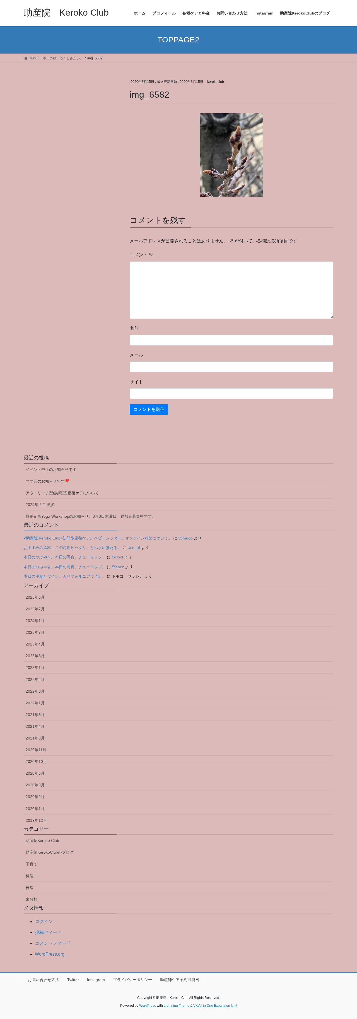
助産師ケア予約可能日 (179, 979)
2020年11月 (36, 750)
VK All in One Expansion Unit (215, 1006)
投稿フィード (48, 932)
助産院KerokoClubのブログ (50, 852)
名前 (134, 328)
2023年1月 (35, 667)
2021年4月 (35, 726)
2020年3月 (35, 785)
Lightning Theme (176, 1006)
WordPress (147, 1006)
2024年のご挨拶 (40, 504)
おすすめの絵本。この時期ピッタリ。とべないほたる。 (72, 547)
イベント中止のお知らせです (51, 469)
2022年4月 (35, 679)
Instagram (96, 979)
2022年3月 (35, 691)
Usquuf (133, 547)
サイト (136, 381)
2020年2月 (35, 796)
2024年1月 (35, 620)
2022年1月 (35, 703)
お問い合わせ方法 (43, 979)
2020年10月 (36, 761)
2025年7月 (35, 609)
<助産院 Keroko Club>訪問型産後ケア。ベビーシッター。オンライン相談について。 (98, 538)
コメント (141, 254)
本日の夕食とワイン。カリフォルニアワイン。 (65, 576)
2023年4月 (35, 644)
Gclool (117, 557)
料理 (29, 876)
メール (136, 355)
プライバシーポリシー (132, 979)
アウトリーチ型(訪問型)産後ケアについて (62, 493)
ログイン (44, 921)
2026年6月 (35, 597)
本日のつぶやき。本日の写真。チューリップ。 (65, 557)
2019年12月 (36, 820)
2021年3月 (35, 738)
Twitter (73, 979)
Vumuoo (185, 538)
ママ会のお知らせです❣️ (47, 481)
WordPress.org (49, 954)
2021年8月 (35, 714)
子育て (31, 864)
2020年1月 (35, 808)
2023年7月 (35, 632)
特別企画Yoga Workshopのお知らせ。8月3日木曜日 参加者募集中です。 (91, 516)
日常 (29, 887)
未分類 (31, 899)
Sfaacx (118, 567)
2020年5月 (35, 773)
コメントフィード (53, 943)
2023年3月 (35, 656)
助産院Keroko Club (42, 840)
